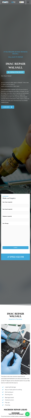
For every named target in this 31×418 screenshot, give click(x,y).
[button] (27, 414)
